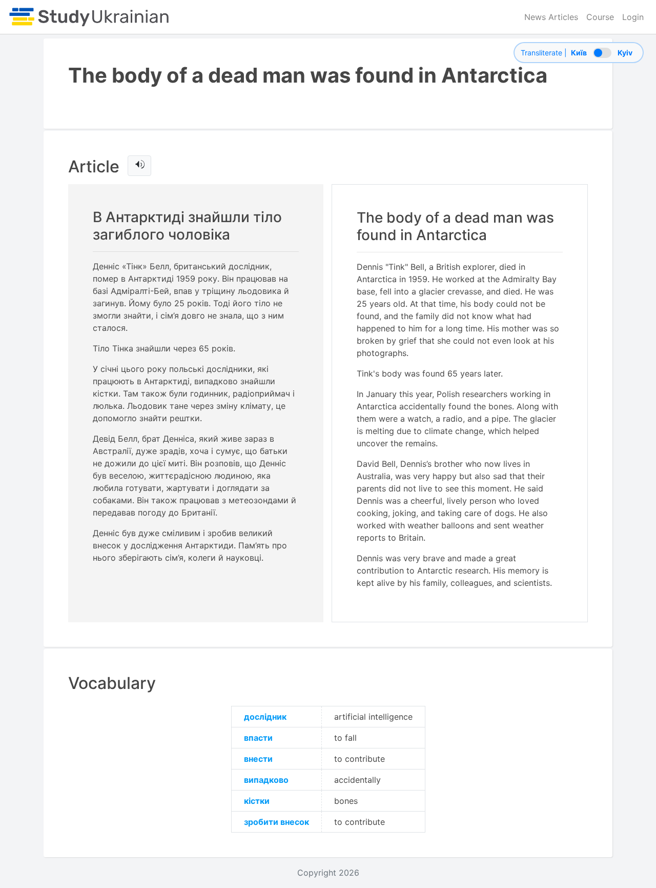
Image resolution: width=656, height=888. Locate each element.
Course (600, 17)
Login (633, 17)
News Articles (551, 17)
